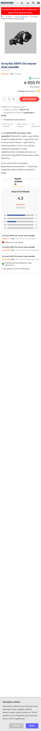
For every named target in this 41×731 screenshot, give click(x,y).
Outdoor (9, 17)
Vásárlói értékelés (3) (18, 181)
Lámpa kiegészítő (21, 17)
